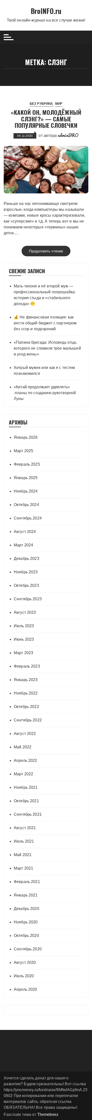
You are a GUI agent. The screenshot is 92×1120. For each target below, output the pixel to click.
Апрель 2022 (25, 760)
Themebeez (47, 1114)
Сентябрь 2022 (28, 720)
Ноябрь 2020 (26, 922)
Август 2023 (25, 612)
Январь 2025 (26, 478)
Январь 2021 (26, 895)
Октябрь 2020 (26, 935)
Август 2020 (25, 962)
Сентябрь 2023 (28, 599)
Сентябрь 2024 (28, 518)
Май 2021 (22, 855)
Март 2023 (23, 653)
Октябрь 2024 (26, 505)
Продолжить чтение (46, 251)
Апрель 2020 (25, 989)
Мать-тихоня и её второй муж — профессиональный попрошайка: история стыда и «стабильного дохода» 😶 (45, 295)
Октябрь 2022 (26, 707)
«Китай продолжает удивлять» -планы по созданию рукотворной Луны (45, 393)
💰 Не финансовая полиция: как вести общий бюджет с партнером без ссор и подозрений (45, 323)
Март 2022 (23, 774)
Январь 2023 (26, 680)
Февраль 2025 (27, 464)
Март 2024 (23, 545)
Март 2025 (23, 451)
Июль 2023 (24, 626)
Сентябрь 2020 (28, 949)
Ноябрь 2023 (26, 572)
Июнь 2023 (24, 639)
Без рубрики (41, 104)
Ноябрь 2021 (26, 787)
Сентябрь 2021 (28, 814)
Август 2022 (25, 733)
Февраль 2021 (27, 882)
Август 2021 (25, 828)
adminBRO (68, 135)
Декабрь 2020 (26, 909)
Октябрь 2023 (26, 585)
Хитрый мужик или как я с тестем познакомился (44, 370)
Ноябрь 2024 (26, 491)
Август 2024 (25, 532)
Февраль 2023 (27, 666)
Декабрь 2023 (26, 558)
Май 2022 (22, 747)
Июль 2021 (24, 841)
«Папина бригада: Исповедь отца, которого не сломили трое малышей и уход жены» (47, 348)
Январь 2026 (26, 437)
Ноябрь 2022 (26, 693)
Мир (58, 104)
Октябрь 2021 (26, 801)
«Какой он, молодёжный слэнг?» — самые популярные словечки (46, 119)
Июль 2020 (24, 976)
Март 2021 (23, 868)
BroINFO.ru (46, 11)
